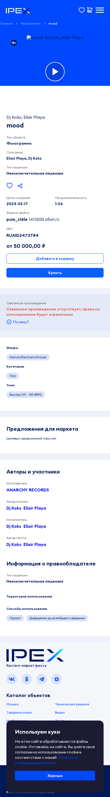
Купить (55, 272)
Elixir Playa (34, 508)
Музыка (12, 704)
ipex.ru (40, 665)
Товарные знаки (19, 712)
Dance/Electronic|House (28, 357)
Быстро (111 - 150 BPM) (26, 394)
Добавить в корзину (55, 258)
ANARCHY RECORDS (27, 489)
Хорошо (55, 775)
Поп (13, 376)
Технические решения (72, 704)
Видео (60, 712)
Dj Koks (13, 508)
